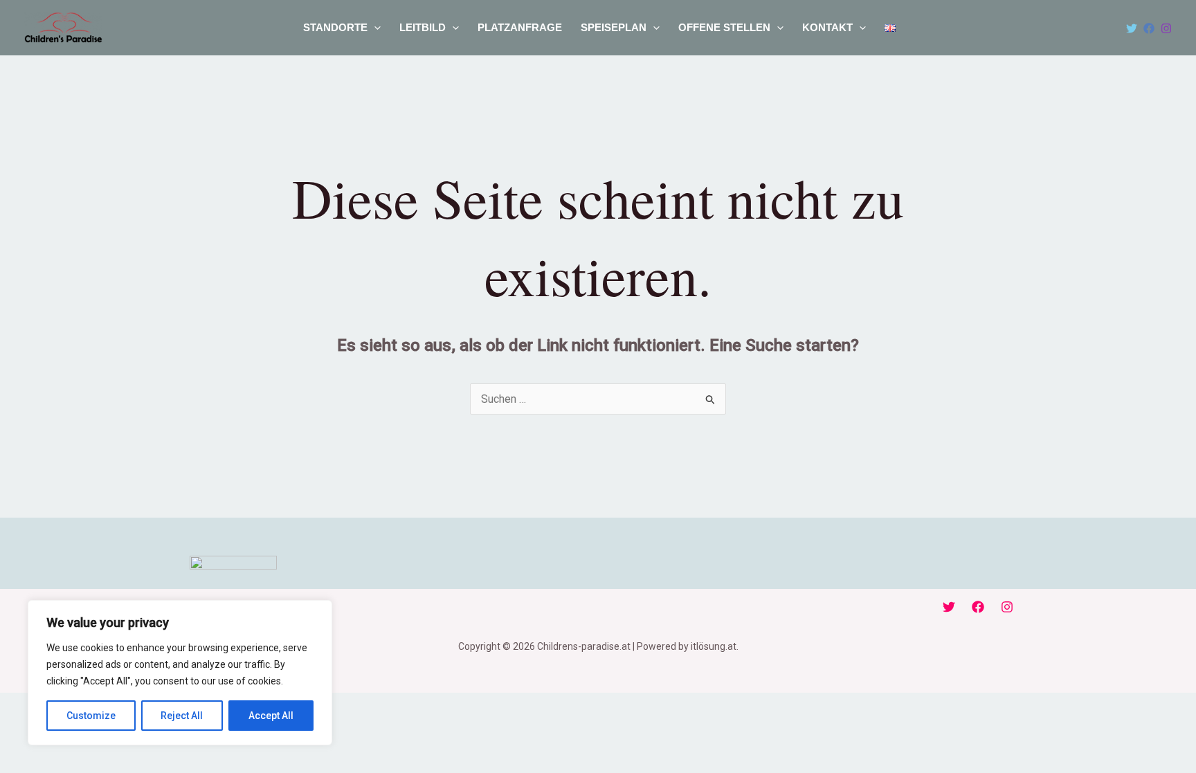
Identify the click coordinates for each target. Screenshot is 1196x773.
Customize (91, 715)
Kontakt (827, 27)
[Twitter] (1131, 28)
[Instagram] (1166, 28)
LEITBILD (422, 27)
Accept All (270, 715)
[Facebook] (1148, 28)
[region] (180, 672)
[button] (374, 27)
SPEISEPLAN (613, 27)
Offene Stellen (724, 27)
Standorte (335, 27)
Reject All (182, 715)
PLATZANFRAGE (520, 27)
